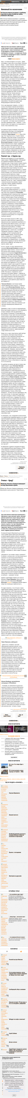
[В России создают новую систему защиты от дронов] (4, 1042)
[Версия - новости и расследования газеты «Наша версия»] (4, 2)
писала (18, 134)
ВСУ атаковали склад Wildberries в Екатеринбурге (5, 730)
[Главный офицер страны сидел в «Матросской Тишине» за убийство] (4, 959)
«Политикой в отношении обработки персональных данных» (14, 1090)
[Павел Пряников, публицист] (13, 638)
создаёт (9, 582)
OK (14, 1095)
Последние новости (14, 736)
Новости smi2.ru (4, 734)
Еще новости (14, 757)
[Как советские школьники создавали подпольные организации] (4, 941)
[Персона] (4, 1051)
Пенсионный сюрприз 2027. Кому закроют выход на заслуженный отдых (20, 729)
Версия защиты (16, 59)
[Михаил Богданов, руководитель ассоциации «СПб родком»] (13, 676)
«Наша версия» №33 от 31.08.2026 (20, 709)
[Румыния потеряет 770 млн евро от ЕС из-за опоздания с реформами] (4, 1003)
